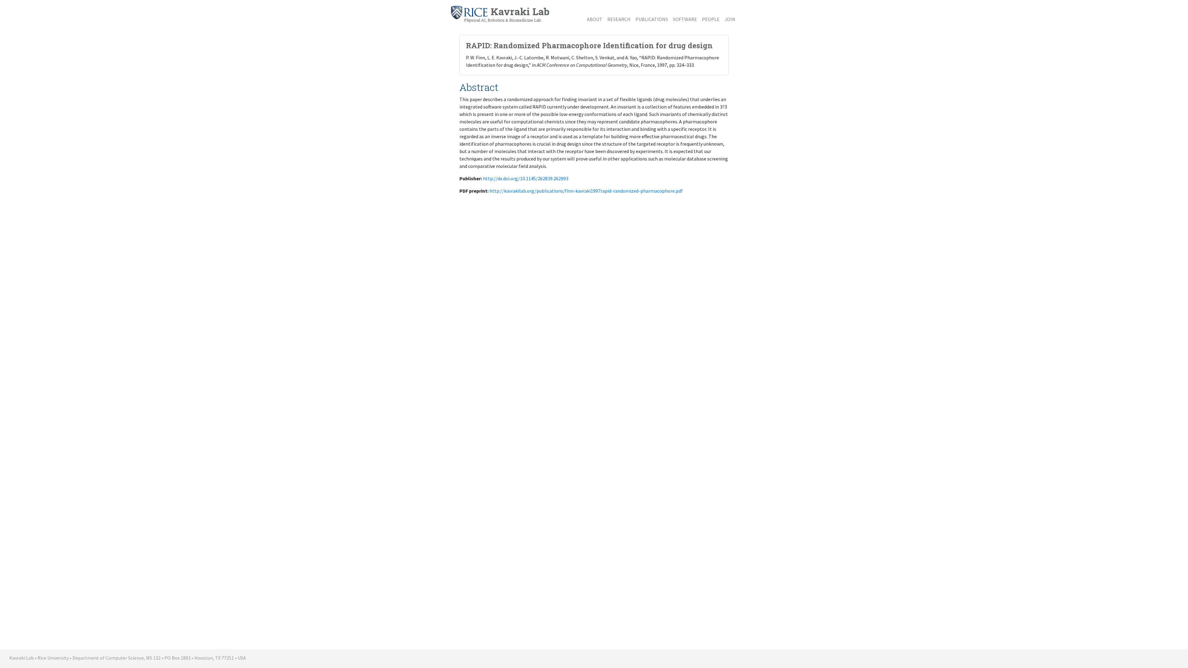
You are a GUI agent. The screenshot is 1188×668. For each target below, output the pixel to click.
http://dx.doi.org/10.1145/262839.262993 (525, 178)
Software (685, 19)
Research (619, 19)
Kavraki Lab (506, 14)
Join (730, 19)
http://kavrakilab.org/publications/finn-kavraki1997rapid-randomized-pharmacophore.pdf (586, 191)
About (594, 19)
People (711, 19)
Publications (651, 19)
